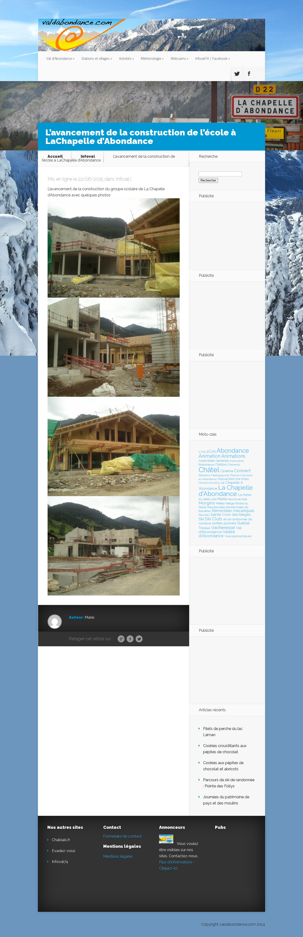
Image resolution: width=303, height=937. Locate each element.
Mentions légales (118, 856)
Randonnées (216, 507)
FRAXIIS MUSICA (209, 483)
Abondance (233, 450)
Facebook (130, 639)
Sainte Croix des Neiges (230, 514)
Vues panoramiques (238, 536)
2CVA (211, 451)
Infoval (88, 156)
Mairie (222, 499)
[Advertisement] (225, 235)
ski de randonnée (235, 519)
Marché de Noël (237, 499)
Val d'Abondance (220, 530)
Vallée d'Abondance (217, 533)
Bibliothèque (206, 464)
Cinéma (226, 471)
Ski (201, 519)
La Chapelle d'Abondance (226, 490)
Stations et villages (96, 58)
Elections (204, 475)
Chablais (221, 464)
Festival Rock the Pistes (233, 479)
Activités (126, 58)
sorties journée (224, 523)
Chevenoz (234, 464)
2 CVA (202, 451)
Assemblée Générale (214, 460)
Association (237, 460)
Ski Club (213, 518)
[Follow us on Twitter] (237, 73)
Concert (242, 470)
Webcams (179, 58)
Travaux (204, 528)
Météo (220, 503)
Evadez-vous (63, 851)
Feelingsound (220, 475)
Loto (214, 499)
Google (121, 639)
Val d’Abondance (60, 58)
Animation (209, 456)
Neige (230, 503)
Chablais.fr (61, 840)
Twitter (139, 639)
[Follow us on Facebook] (249, 73)
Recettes (205, 511)
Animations (233, 456)
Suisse (243, 523)
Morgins (207, 502)
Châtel (209, 470)
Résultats (204, 515)
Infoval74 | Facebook (212, 58)
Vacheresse (223, 527)
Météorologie (152, 58)
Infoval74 (60, 861)
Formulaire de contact (122, 836)
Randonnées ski (237, 507)
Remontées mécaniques (233, 510)
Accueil (55, 156)
